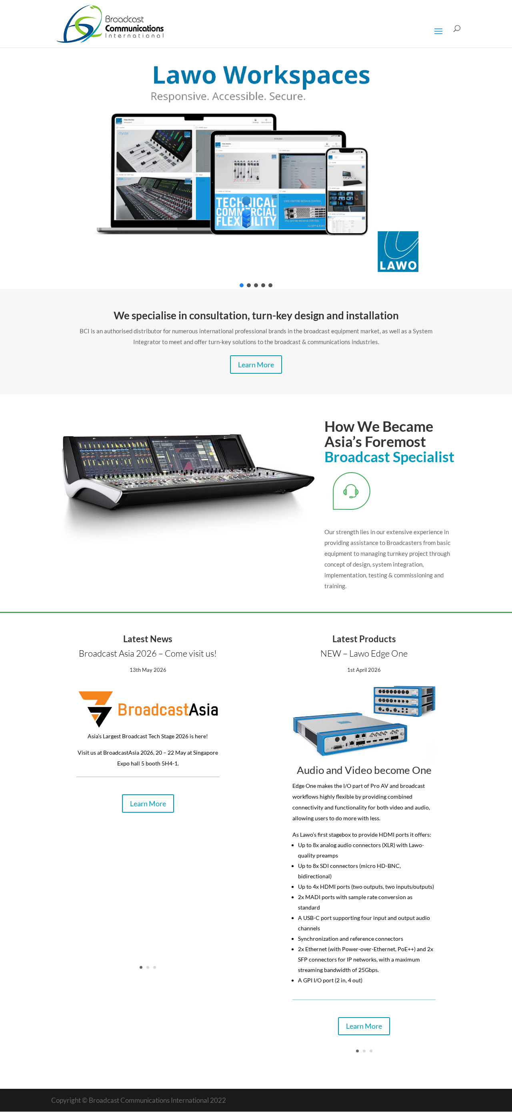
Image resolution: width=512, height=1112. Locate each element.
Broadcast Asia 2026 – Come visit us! (148, 653)
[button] (256, 162)
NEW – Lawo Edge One (364, 653)
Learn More (256, 364)
